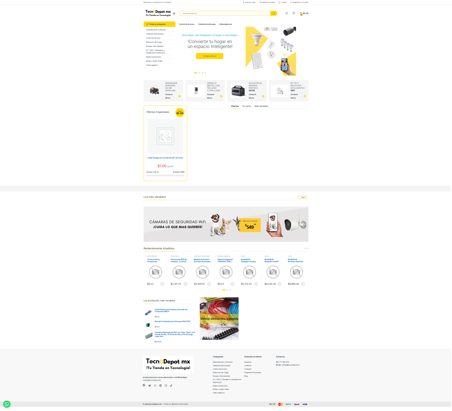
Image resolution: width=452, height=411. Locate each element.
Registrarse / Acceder (300, 2)
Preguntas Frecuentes (252, 372)
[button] (6, 404)
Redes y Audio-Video (154, 61)
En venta (246, 106)
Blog (246, 376)
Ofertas (235, 106)
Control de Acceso (153, 38)
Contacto (247, 366)
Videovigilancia (152, 65)
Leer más (162, 284)
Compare (247, 369)
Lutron (243, 256)
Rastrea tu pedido (268, 2)
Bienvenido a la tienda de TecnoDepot (157, 2)
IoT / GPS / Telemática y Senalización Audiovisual (155, 51)
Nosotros (247, 362)
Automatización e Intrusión (156, 30)
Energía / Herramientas (154, 46)
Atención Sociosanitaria (202, 256)
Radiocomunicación (153, 57)
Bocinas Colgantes (224, 256)
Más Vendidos (261, 106)
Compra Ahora (209, 56)
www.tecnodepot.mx (153, 404)
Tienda (283, 2)
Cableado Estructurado (155, 34)
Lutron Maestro (152, 256)
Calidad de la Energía (207, 24)
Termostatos (175, 256)
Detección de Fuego (154, 42)
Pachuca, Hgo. (250, 2)
